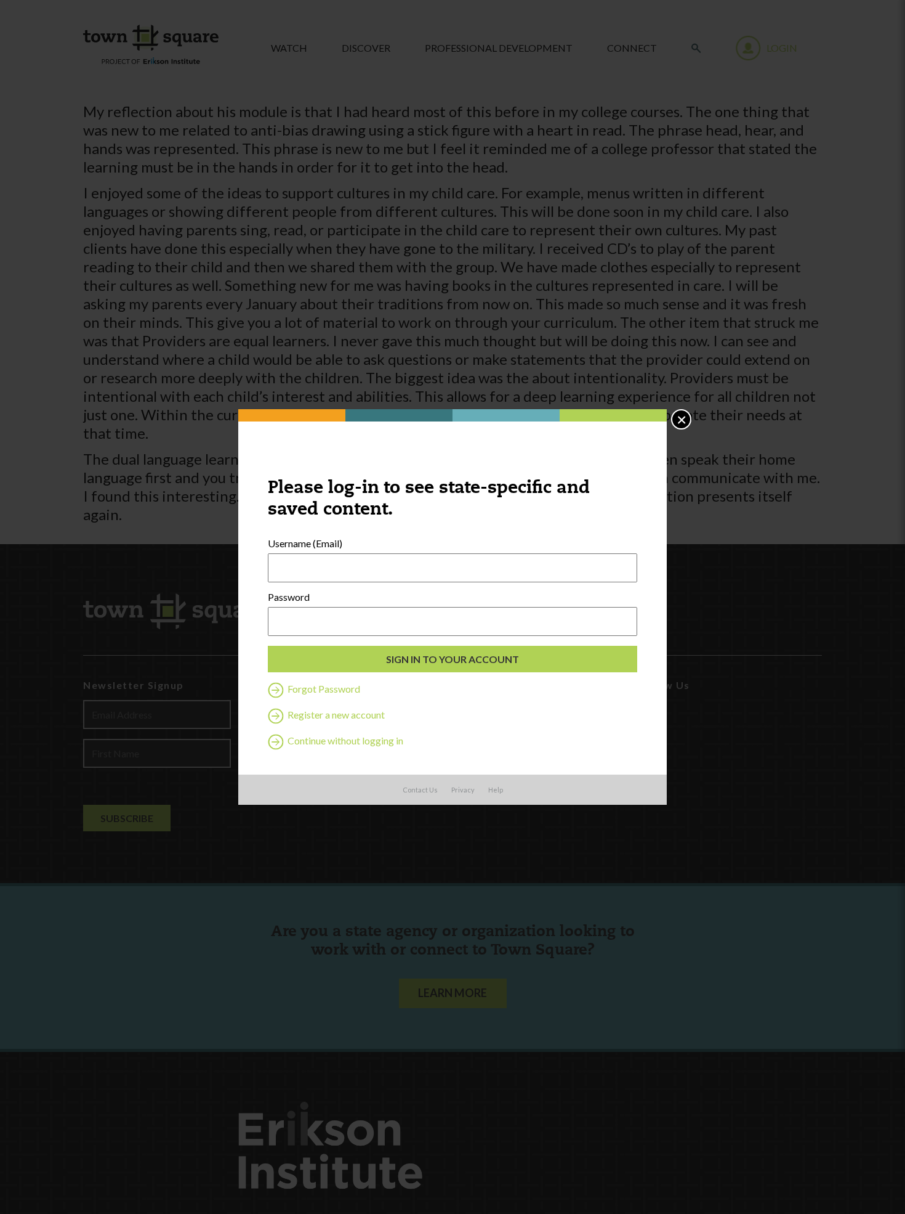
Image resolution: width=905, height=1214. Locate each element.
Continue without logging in (344, 740)
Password (289, 597)
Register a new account (335, 714)
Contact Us (420, 789)
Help (495, 789)
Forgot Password (323, 689)
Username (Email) (305, 543)
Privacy (463, 789)
